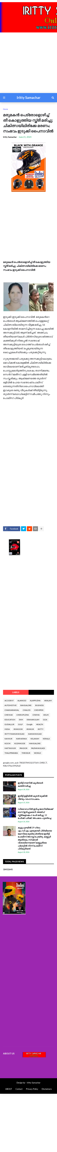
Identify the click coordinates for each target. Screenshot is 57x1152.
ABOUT (8, 1089)
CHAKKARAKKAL (12, 710)
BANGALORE (25, 705)
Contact (19, 1089)
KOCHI (7, 743)
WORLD (37, 753)
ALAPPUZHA (35, 700)
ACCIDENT (9, 700)
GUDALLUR (9, 724)
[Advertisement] (28, 64)
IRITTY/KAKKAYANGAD (14, 734)
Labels (15, 692)
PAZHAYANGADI (38, 748)
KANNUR (8, 739)
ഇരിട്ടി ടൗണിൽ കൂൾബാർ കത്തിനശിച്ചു (30, 784)
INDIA (7, 729)
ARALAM (48, 700)
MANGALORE (35, 743)
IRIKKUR (30, 729)
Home (5, 109)
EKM (21, 719)
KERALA (46, 739)
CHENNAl (9, 715)
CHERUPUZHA (22, 715)
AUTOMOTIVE (11, 705)
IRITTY (40, 729)
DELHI (46, 715)
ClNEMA (36, 715)
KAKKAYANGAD (35, 734)
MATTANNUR (10, 748)
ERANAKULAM (33, 719)
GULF (20, 724)
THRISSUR (26, 753)
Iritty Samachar (28, 97)
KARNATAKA (21, 739)
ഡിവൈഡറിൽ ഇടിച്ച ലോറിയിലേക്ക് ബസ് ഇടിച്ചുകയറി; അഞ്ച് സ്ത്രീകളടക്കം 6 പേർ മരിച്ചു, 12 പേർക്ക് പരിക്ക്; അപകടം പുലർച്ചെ (35, 813)
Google (29, 724)
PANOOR (23, 748)
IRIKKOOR (18, 729)
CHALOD (26, 710)
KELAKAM (35, 739)
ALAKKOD (21, 700)
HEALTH (39, 724)
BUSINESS (39, 705)
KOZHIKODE (19, 743)
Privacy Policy (32, 1089)
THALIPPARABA (11, 753)
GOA (45, 719)
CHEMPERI (38, 710)
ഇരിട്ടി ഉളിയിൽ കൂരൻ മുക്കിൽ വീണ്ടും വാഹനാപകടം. (32, 797)
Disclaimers (47, 1089)
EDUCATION (10, 719)
